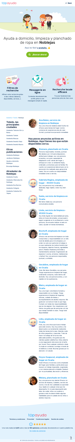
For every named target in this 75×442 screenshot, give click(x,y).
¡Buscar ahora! (39, 54)
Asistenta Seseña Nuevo (14, 144)
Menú (70, 3)
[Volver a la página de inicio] (9, 3)
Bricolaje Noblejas (12, 166)
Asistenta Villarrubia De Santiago (14, 181)
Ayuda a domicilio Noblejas (12, 162)
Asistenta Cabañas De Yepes (13, 192)
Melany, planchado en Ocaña (53, 378)
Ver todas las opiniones (37, 431)
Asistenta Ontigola (12, 188)
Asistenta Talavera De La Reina (15, 131)
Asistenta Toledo (12, 135)
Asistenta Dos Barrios (13, 185)
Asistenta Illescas (12, 138)
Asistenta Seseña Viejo (14, 141)
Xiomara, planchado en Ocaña (53, 149)
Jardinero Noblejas (13, 158)
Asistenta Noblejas (12, 155)
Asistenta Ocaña (12, 177)
